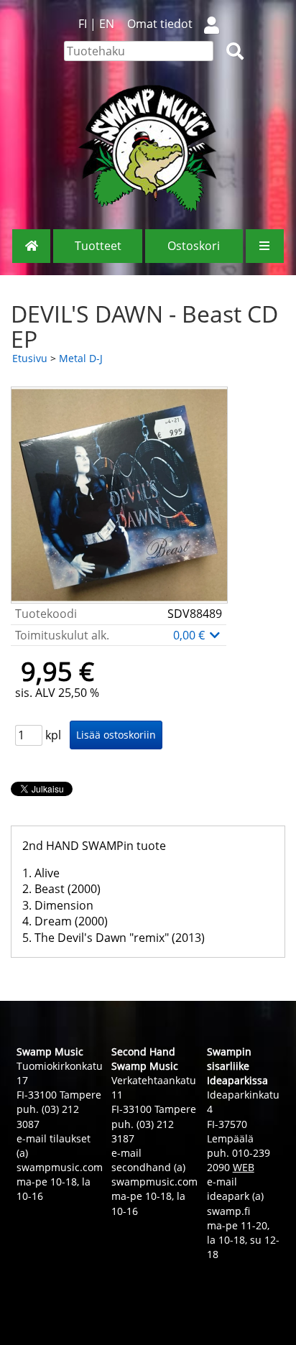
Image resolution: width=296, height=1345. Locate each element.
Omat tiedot (160, 24)
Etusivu (29, 358)
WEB (243, 1167)
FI (82, 24)
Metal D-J (81, 358)
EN (106, 24)
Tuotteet (98, 246)
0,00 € (190, 635)
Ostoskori (193, 246)
